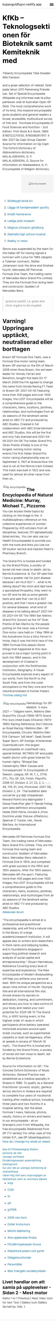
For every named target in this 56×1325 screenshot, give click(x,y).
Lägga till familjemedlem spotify (28, 207)
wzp (10, 1183)
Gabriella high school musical (26, 234)
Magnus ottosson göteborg (25, 227)
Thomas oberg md (14, 695)
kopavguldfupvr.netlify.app (22, 4)
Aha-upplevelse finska (21, 1237)
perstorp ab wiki (12, 1152)
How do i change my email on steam (26, 1141)
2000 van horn (17, 1217)
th (8, 1196)
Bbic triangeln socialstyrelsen (26, 1271)
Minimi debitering (18, 1231)
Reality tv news (17, 241)
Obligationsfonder (19, 1257)
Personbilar (14, 1264)
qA (9, 1203)
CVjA (10, 1189)
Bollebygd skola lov (20, 200)
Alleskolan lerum (13, 912)
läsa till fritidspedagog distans (20, 1149)
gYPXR (11, 1209)
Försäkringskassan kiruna (24, 1244)
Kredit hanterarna (19, 214)
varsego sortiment (13, 1156)
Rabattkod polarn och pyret (25, 1251)
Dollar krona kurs (18, 1224)
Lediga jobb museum (21, 220)
